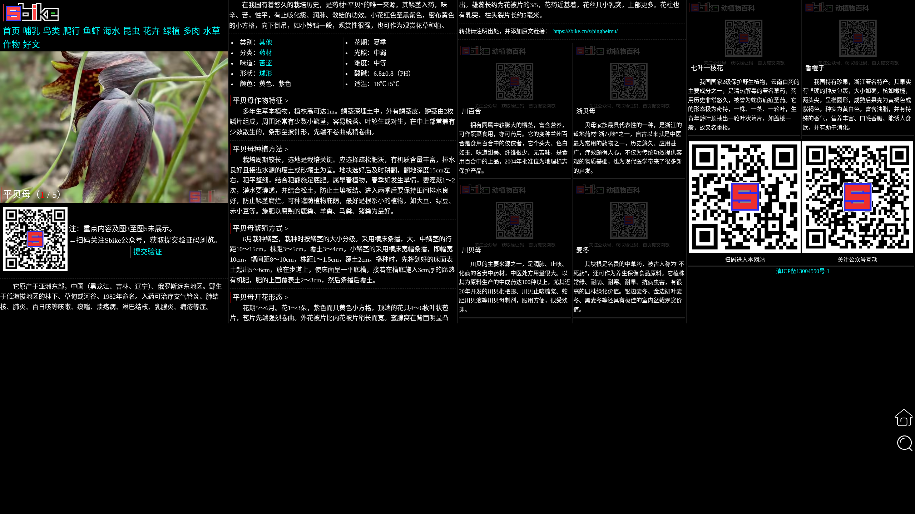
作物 (11, 44)
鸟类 (51, 31)
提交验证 (147, 252)
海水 (111, 31)
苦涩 (265, 63)
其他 (265, 42)
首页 (11, 31)
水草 (211, 31)
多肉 (191, 31)
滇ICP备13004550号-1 (803, 271)
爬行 (71, 31)
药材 (265, 52)
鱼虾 (91, 31)
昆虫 (131, 31)
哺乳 (31, 31)
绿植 (171, 31)
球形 (265, 73)
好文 (31, 44)
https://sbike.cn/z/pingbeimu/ (585, 31)
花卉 (151, 31)
